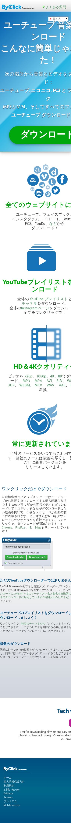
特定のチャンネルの (33, 623)
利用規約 (9, 785)
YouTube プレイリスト (49, 299)
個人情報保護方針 (14, 781)
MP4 (38, 381)
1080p (41, 376)
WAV (50, 385)
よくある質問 (56, 7)
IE (30, 527)
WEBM (24, 385)
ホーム (8, 777)
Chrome (7, 527)
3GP (11, 385)
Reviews (8, 797)
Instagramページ (35, 308)
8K (60, 376)
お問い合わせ (12, 789)
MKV (38, 385)
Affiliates (8, 793)
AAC (62, 385)
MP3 (26, 381)
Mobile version (12, 805)
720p (28, 376)
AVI (49, 381)
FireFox (20, 527)
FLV (59, 381)
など (53, 224)
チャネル (29, 304)
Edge (38, 527)
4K (52, 376)
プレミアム (10, 801)
